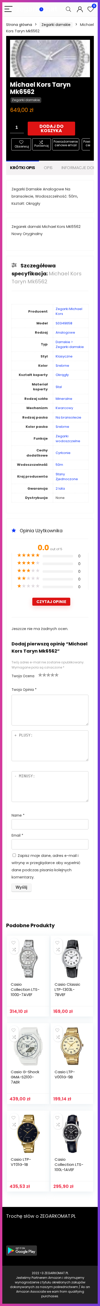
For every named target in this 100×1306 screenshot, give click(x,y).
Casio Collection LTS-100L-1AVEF (69, 1164)
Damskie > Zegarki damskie (70, 344)
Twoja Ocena (23, 676)
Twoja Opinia (24, 689)
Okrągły (62, 374)
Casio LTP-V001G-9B (65, 1074)
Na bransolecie (68, 417)
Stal (59, 386)
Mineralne (64, 398)
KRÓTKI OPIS (22, 168)
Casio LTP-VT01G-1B (21, 1162)
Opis (48, 168)
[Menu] (8, 9)
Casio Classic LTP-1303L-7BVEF (67, 989)
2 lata (60, 488)
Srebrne (62, 365)
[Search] (68, 9)
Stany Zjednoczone (67, 476)
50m (59, 464)
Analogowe (65, 332)
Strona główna (19, 24)
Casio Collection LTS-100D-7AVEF (25, 989)
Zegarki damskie (56, 24)
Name (18, 815)
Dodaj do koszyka (51, 128)
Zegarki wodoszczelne (68, 438)
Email (17, 835)
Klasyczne (64, 356)
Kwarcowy (64, 407)
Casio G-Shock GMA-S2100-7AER (25, 1077)
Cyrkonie (63, 452)
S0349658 (64, 323)
